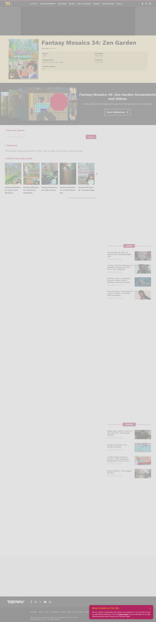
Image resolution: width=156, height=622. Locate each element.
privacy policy (123, 614)
